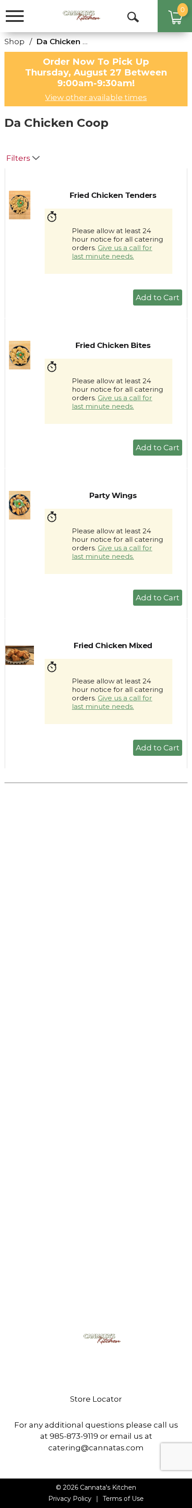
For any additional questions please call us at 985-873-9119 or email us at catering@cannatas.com (96, 1436)
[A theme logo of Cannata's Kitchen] (75, 15)
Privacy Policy (70, 1499)
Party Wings (113, 495)
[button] (158, 297)
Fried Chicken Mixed (113, 645)
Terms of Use (123, 1499)
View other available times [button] (96, 97)
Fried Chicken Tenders (113, 195)
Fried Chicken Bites (113, 345)
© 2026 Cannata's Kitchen (96, 1487)
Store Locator (96, 1399)
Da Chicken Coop (70, 41)
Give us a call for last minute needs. (112, 251)
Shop (14, 41)
